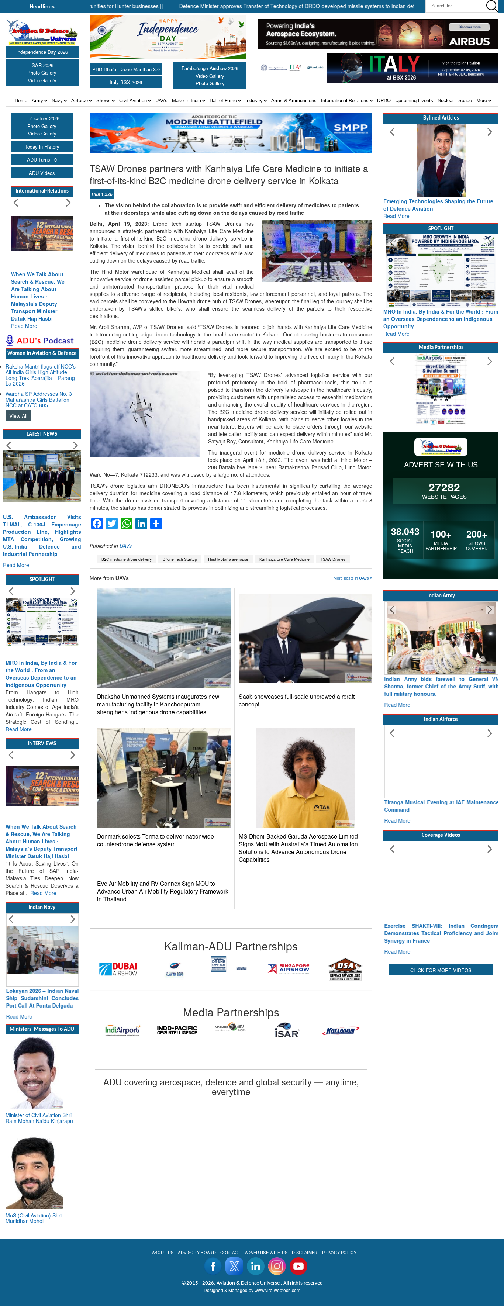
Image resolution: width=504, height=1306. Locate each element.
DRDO (384, 100)
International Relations (345, 100)
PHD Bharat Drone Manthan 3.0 (126, 69)
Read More (24, 325)
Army (37, 100)
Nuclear (446, 100)
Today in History (42, 146)
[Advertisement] (440, 1023)
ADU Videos (42, 172)
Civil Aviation (133, 100)
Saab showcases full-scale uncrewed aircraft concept (297, 700)
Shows (103, 100)
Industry (254, 100)
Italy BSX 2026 (126, 82)
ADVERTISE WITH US (266, 1252)
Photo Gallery (41, 72)
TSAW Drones (333, 559)
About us (163, 1252)
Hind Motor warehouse (228, 559)
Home (21, 100)
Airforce (79, 100)
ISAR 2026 (41, 65)
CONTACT (230, 1252)
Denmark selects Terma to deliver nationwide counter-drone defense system (155, 840)
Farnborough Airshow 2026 (210, 68)
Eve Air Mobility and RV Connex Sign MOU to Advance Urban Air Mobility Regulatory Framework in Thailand (162, 891)
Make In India (186, 100)
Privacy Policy (339, 1252)
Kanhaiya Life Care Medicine (284, 559)
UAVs (161, 100)
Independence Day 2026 (42, 51)
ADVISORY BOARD (196, 1252)
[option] (118, 969)
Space (465, 100)
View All (18, 415)
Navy (57, 100)
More (481, 100)
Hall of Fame (223, 100)
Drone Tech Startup (180, 559)
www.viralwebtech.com (277, 1290)
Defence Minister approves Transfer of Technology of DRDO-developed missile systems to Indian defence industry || (282, 6)
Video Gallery (42, 80)
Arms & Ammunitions (294, 100)
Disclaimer (304, 1252)
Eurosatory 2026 (41, 118)
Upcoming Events (414, 100)
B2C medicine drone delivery (126, 559)
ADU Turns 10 (42, 159)
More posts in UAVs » (353, 578)
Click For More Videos (441, 970)
